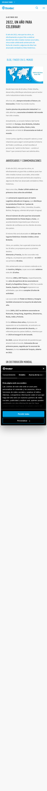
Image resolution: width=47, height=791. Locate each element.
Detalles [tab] (22, 375)
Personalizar (22, 421)
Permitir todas (23, 414)
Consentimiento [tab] (9, 375)
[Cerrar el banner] (43, 368)
